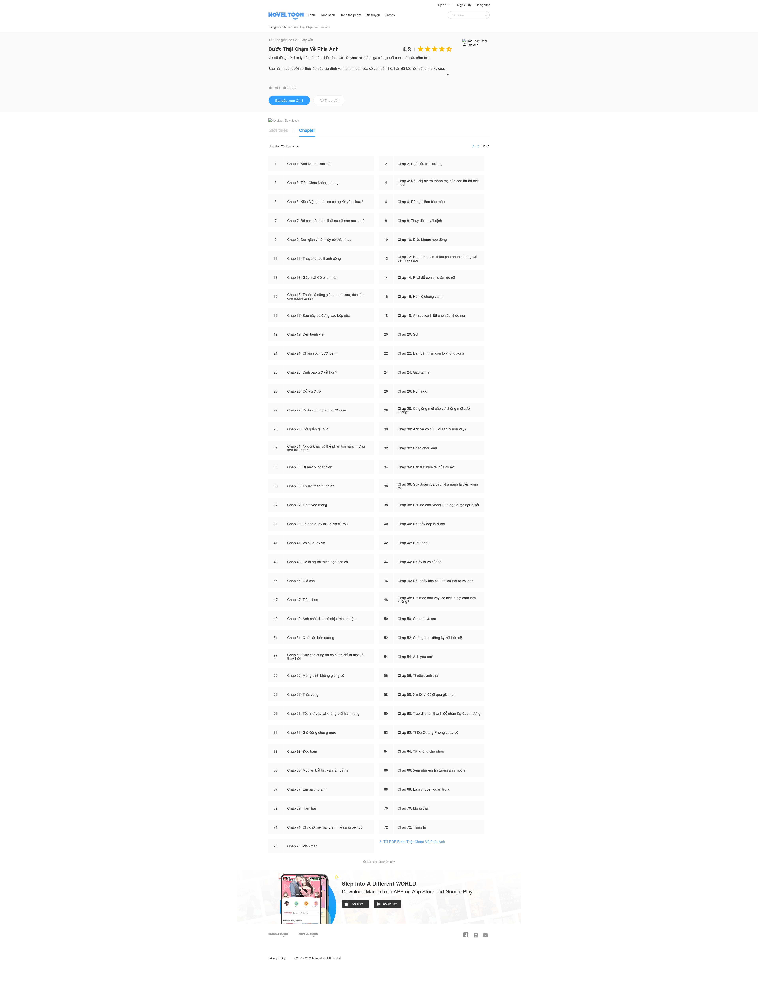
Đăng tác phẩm (351, 15)
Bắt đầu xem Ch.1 (289, 100)
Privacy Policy (277, 958)
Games (390, 15)
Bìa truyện (373, 15)
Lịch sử (445, 5)
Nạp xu (464, 5)
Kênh (311, 15)
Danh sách (327, 15)
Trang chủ (274, 27)
